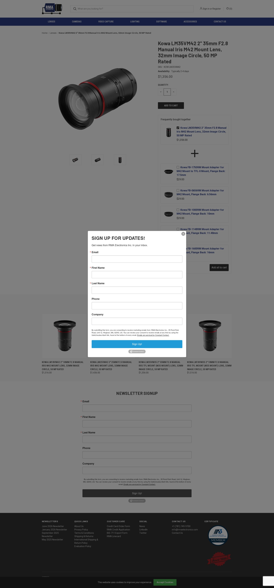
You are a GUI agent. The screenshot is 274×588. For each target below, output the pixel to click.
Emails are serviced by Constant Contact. (153, 335)
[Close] (183, 234)
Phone (96, 299)
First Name (98, 267)
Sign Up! (137, 344)
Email (95, 252)
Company (97, 314)
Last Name (98, 283)
